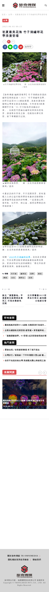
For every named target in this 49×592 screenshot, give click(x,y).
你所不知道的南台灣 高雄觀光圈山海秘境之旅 (25, 360)
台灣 (10, 14)
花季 (32, 274)
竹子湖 (14, 274)
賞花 (40, 274)
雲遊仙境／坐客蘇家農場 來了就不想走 (22, 350)
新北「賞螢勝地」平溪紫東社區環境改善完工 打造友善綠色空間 (12, 299)
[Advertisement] (24, 457)
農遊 (5, 278)
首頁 (3, 14)
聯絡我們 (37, 560)
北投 (30, 278)
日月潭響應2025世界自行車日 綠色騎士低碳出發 (37, 298)
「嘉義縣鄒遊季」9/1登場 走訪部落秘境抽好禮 (26, 336)
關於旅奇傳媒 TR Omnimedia (22, 556)
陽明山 (22, 278)
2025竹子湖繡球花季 (20, 257)
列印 (29, 47)
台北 (13, 278)
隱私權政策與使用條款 (18, 560)
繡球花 (23, 274)
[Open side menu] (3, 5)
